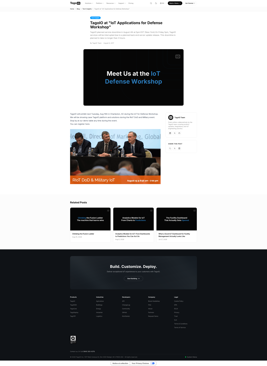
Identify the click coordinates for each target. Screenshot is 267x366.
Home (72, 9)
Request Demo (153, 316)
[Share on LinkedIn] (179, 148)
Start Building (132, 278)
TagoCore (73, 309)
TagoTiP (73, 316)
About (150, 309)
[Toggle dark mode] (156, 3)
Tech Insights (87, 9)
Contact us (73, 351)
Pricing (130, 3)
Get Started (189, 3)
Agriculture (100, 301)
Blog (78, 9)
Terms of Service (180, 327)
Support (121, 3)
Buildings (99, 305)
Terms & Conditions (180, 324)
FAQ (149, 305)
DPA (175, 305)
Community (126, 309)
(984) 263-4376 (89, 351)
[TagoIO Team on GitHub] (179, 133)
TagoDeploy (74, 312)
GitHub (124, 312)
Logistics (99, 316)
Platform (99, 3)
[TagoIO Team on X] (175, 133)
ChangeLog (126, 305)
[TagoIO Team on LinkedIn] (170, 133)
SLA (175, 320)
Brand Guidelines (154, 301)
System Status (192, 357)
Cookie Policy (178, 301)
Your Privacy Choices (140, 363)
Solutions (88, 3)
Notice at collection (120, 363)
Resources (110, 3)
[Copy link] (170, 148)
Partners (151, 312)
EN (163, 3)
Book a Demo (174, 3)
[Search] (151, 3)
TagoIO (72, 301)
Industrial (99, 312)
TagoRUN (73, 305)
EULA (176, 309)
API (123, 301)
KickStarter (126, 316)
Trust (176, 316)
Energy (98, 309)
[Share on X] (175, 148)
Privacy (176, 312)
